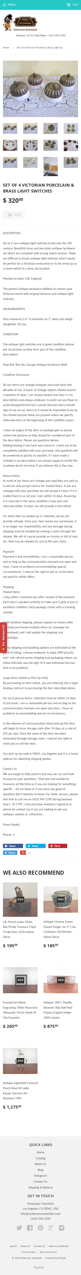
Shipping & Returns (40, 1187)
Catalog (40, 1158)
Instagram (40, 1175)
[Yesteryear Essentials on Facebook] (30, 1229)
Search (13, 1246)
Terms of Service (48, 1252)
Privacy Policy (28, 1252)
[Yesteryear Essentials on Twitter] (19, 1229)
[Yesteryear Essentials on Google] (51, 1229)
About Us (40, 1164)
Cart (75, 4)
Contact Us (40, 1181)
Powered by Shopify (55, 1258)
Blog (40, 1170)
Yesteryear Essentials (31, 1258)
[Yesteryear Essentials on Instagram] (62, 1229)
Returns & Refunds (58, 1246)
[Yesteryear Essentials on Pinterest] (40, 1229)
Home (6, 47)
